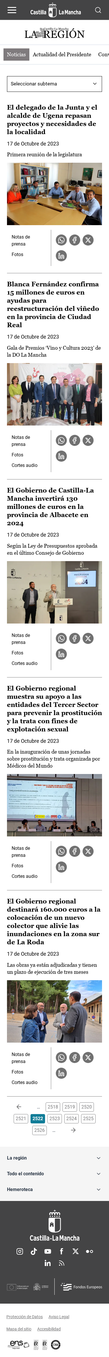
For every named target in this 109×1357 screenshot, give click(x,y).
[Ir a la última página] (68, 1130)
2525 (88, 1118)
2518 (53, 1107)
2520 (86, 1107)
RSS (62, 1263)
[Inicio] (54, 1225)
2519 (70, 1107)
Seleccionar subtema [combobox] (34, 84)
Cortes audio (24, 465)
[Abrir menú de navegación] (12, 10)
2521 (21, 1118)
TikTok (34, 1251)
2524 (71, 1118)
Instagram (20, 1251)
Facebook (62, 1251)
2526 (39, 1130)
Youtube (48, 1251)
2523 (54, 1118)
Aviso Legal (59, 1316)
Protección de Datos (24, 1316)
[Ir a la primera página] (23, 1107)
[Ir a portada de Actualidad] (54, 33)
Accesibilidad (49, 1329)
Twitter (76, 1251)
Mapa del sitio (18, 1329)
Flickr (90, 1251)
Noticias (16, 54)
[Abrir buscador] (98, 9)
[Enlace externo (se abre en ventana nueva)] (45, 1345)
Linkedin (48, 1263)
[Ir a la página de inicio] (56, 9)
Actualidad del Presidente (62, 54)
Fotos (17, 254)
